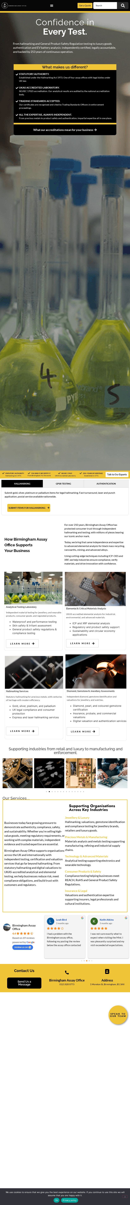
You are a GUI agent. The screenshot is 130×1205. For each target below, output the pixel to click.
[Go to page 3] (89, 960)
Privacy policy (70, 1200)
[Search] (122, 5)
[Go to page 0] (81, 960)
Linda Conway (64, 919)
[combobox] (105, 5)
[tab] (22, 484)
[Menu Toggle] (51, 5)
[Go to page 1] (84, 960)
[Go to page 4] (91, 960)
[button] (46, 791)
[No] (125, 1196)
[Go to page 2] (86, 960)
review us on (21, 946)
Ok (56, 1200)
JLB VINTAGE (107, 919)
